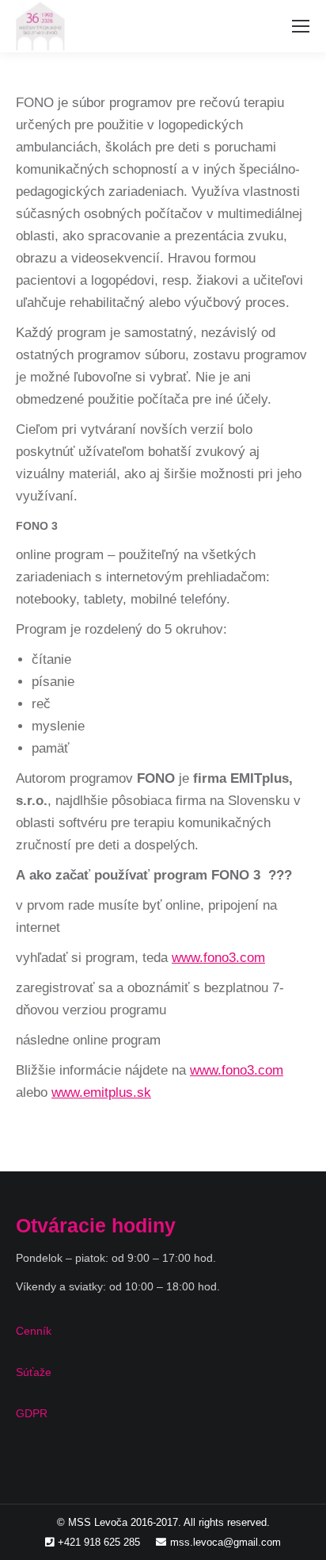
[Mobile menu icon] (300, 26)
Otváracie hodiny (96, 1225)
